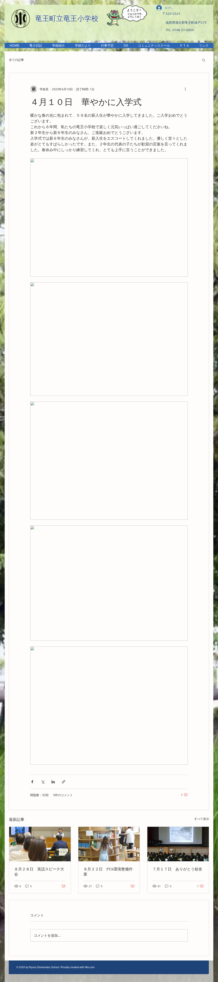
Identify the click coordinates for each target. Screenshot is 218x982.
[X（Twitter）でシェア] (43, 782)
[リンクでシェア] (64, 782)
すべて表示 (201, 819)
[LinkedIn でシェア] (53, 782)
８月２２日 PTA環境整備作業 (108, 871)
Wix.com (90, 967)
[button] (58, 45)
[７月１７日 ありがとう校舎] (178, 844)
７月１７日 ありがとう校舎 (177, 869)
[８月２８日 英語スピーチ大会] (40, 844)
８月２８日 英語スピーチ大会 (39, 871)
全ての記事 (16, 60)
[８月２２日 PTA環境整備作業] (109, 844)
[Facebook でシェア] (32, 782)
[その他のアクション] (185, 89)
